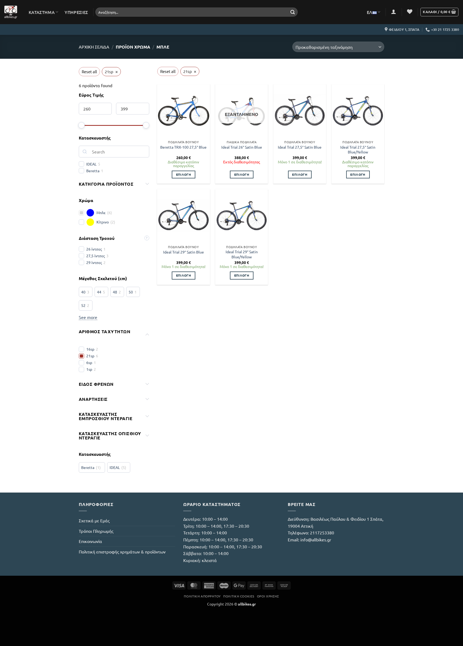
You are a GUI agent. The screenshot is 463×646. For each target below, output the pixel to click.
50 (131, 291)
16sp (90, 349)
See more (88, 317)
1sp (89, 369)
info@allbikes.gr (315, 539)
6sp (89, 362)
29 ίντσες (94, 262)
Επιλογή (183, 174)
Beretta (92, 170)
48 (115, 291)
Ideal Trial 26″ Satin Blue (241, 147)
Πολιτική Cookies (238, 596)
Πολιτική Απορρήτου (202, 596)
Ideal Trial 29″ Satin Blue (183, 251)
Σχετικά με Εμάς (94, 520)
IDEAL (91, 164)
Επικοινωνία (90, 541)
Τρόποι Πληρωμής (96, 531)
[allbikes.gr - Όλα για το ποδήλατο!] (10, 12)
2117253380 (322, 532)
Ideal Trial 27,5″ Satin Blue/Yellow (357, 150)
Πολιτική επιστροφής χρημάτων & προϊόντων (122, 551)
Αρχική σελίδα (94, 46)
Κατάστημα (42, 12)
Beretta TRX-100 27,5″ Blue (183, 147)
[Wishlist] (410, 11)
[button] (393, 11)
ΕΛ (369, 12)
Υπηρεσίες (76, 12)
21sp (90, 355)
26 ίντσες (94, 249)
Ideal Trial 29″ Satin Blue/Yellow (242, 254)
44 (99, 291)
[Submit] (292, 12)
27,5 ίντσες (95, 255)
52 (83, 305)
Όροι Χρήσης (268, 596)
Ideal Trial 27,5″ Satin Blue (300, 147)
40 (83, 291)
